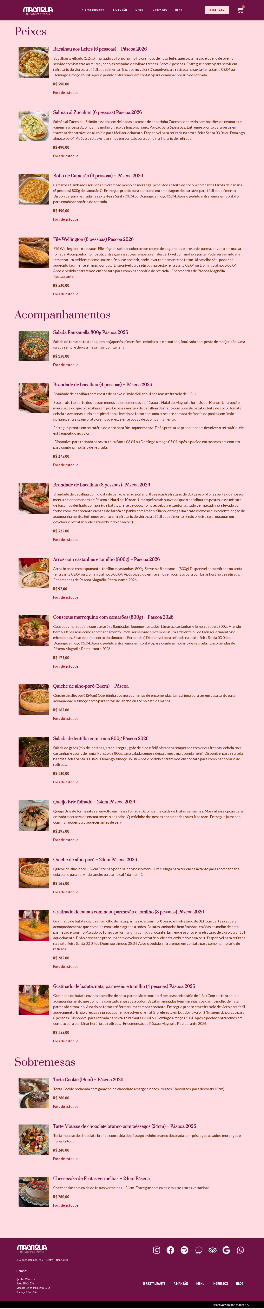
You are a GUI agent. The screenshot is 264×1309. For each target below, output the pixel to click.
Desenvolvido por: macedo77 (231, 1305)
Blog (179, 10)
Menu (139, 10)
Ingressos (159, 10)
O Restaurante (93, 10)
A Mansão (120, 10)
